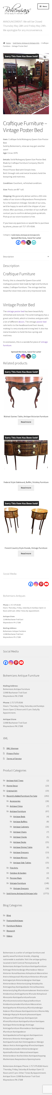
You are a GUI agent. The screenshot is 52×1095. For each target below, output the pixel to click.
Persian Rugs (16, 878)
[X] (28, 242)
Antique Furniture (18, 811)
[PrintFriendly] (33, 242)
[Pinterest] (41, 584)
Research (11, 930)
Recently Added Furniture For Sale (22, 796)
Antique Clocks (20, 837)
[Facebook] (18, 242)
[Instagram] (23, 242)
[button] (45, 57)
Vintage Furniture (18, 883)
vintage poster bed (15, 311)
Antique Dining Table (22, 847)
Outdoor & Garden (18, 873)
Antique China (16, 806)
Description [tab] (8, 256)
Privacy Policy (13, 753)
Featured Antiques (15, 920)
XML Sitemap (12, 748)
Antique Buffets (20, 821)
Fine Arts (14, 867)
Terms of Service (14, 758)
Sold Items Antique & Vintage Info (26, 43)
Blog (9, 915)
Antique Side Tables (22, 862)
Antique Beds (19, 816)
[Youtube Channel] (46, 584)
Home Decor (12, 785)
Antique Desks (19, 842)
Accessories (15, 801)
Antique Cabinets (21, 826)
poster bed (41, 321)
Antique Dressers (21, 852)
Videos (9, 936)
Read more (26, 422)
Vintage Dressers (21, 888)
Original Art (12, 790)
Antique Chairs (20, 832)
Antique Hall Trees (15, 780)
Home (8, 43)
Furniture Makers (14, 925)
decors (21, 321)
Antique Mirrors (20, 857)
